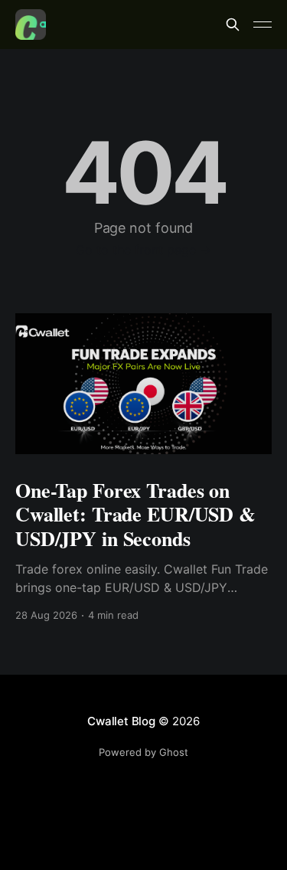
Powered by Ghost (143, 752)
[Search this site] (232, 24)
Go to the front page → (143, 249)
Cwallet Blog (121, 721)
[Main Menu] (262, 24)
